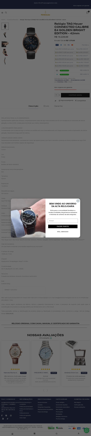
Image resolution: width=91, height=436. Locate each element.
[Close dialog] (78, 200)
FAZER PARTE (63, 226)
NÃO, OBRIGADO (62, 231)
